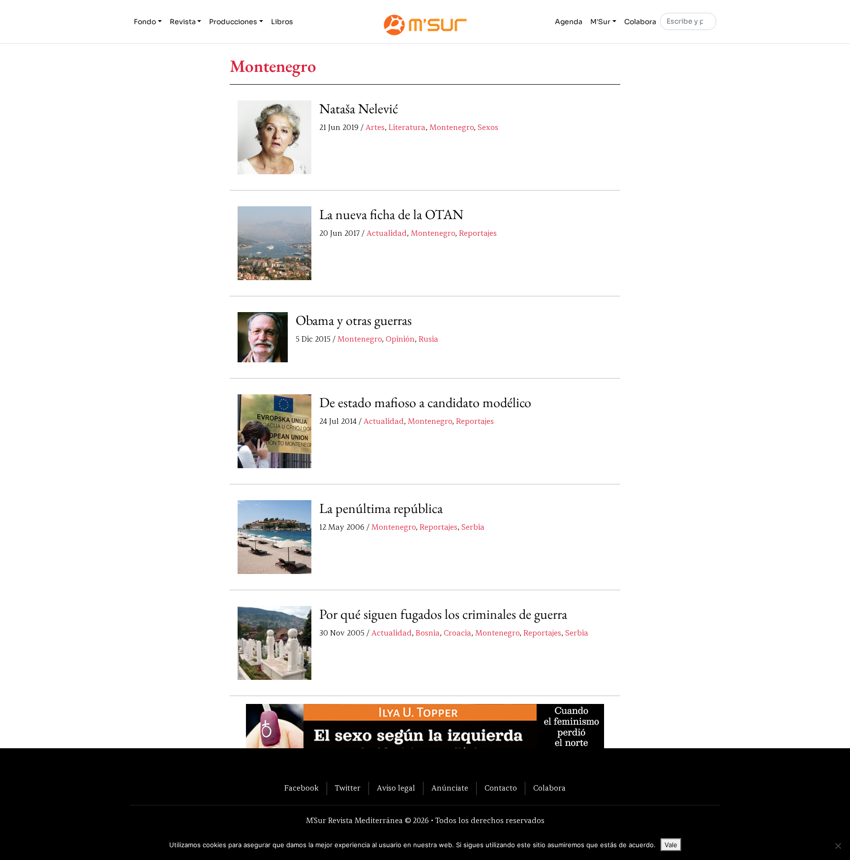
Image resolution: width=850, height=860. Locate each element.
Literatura (407, 127)
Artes (375, 127)
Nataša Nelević (358, 108)
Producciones (233, 21)
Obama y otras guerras (354, 320)
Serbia (473, 527)
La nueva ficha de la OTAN (391, 214)
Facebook (301, 788)
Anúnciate (449, 788)
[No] (838, 846)
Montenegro (451, 127)
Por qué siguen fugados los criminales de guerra (443, 614)
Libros (282, 21)
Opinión (400, 339)
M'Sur (600, 21)
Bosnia (428, 633)
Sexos (488, 127)
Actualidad (386, 233)
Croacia (457, 633)
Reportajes (478, 233)
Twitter (348, 788)
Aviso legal (396, 788)
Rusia (428, 339)
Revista (183, 21)
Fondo (145, 21)
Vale (671, 845)
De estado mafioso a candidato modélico (425, 402)
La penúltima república (381, 508)
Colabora (640, 21)
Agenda (568, 21)
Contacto (501, 788)
